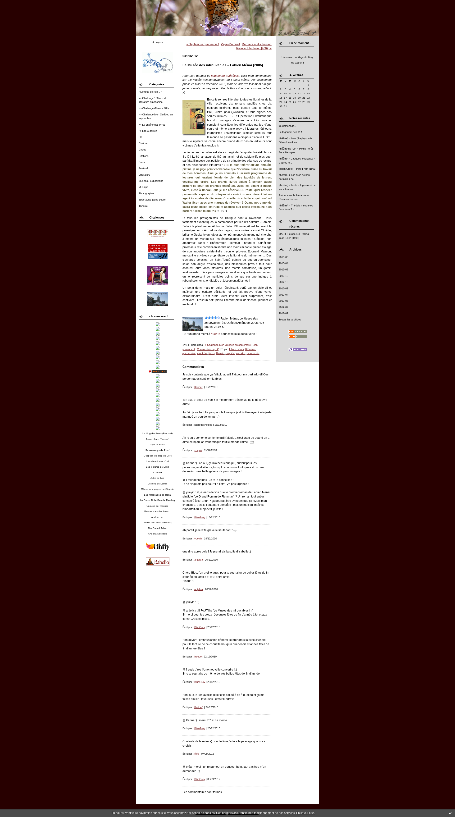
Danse (142, 162)
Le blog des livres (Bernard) (157, 433)
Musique (143, 187)
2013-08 (283, 257)
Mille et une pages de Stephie (157, 489)
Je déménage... (287, 125)
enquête (230, 353)
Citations (144, 156)
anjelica (198, 559)
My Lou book (157, 444)
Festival (143, 168)
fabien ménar (236, 349)
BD (140, 137)
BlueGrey (199, 517)
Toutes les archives (290, 319)
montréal (202, 353)
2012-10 (283, 282)
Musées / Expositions (151, 180)
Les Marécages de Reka (157, 494)
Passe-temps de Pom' (157, 450)
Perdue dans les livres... (157, 511)
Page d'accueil (230, 44)
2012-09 (283, 288)
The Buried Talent (157, 528)
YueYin (215, 333)
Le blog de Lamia (157, 483)
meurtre (240, 353)
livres (212, 353)
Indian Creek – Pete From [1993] (297, 168)
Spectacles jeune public (152, 199)
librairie (220, 353)
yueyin (198, 450)
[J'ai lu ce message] (450, 813)
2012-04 (283, 294)
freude (198, 656)
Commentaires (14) (208, 349)
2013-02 (283, 269)
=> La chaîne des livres (152, 124)
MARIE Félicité (287, 234)
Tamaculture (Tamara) (157, 439)
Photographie (146, 193)
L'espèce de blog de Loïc (158, 455)
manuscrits (253, 353)
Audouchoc (157, 517)
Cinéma (143, 143)
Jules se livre (157, 478)
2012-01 (283, 313)
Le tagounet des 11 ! (290, 132)
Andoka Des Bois (157, 533)
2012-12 (283, 275)
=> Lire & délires (148, 130)
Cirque (142, 149)
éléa (196, 753)
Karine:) (198, 387)
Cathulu (157, 472)
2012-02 (283, 307)
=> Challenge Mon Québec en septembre (227, 344)
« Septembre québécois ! (203, 44)
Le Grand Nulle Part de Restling (157, 500)
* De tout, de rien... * (150, 91)
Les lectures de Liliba (157, 467)
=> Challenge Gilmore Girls (154, 108)
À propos (157, 42)
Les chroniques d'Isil (157, 461)
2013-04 (283, 263)
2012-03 (283, 300)
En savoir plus (305, 813)
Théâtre (143, 206)
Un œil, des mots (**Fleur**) (157, 522)
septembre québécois (225, 75)
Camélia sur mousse (157, 506)
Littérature (144, 174)
